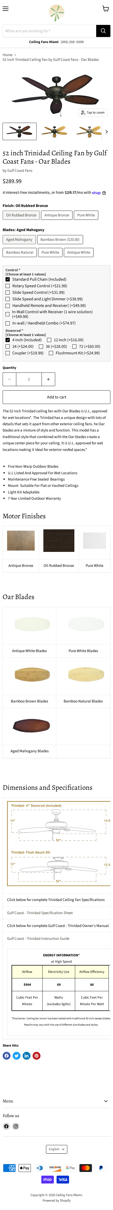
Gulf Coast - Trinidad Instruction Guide (38, 938)
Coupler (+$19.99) (28, 353)
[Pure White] (87, 221)
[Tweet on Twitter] (16, 1056)
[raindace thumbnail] (19, 131)
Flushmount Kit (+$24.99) (78, 353)
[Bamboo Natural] (20, 258)
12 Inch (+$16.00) (69, 340)
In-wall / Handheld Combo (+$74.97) (44, 323)
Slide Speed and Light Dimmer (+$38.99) (47, 299)
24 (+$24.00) (23, 346)
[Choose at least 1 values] (26, 274)
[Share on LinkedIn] (26, 1056)
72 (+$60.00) (89, 346)
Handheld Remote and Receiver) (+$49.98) (49, 305)
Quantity (9, 368)
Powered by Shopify (57, 1200)
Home (7, 55)
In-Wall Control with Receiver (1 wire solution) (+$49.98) (52, 314)
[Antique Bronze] (57, 221)
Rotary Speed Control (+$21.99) (39, 286)
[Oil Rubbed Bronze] (22, 221)
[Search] (103, 31)
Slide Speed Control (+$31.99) (38, 292)
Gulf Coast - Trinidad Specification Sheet (40, 913)
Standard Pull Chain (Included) (39, 279)
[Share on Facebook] (7, 1056)
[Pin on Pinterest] (36, 1056)
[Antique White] (79, 258)
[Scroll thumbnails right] (105, 131)
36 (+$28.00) (56, 346)
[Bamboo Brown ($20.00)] (60, 245)
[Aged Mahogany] (20, 245)
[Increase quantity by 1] (48, 379)
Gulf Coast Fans (19, 170)
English (54, 1149)
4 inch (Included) (27, 340)
